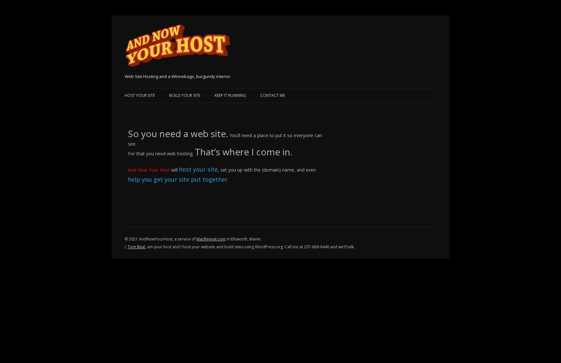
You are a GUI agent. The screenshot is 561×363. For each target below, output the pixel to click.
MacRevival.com (211, 239)
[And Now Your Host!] (178, 47)
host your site (198, 169)
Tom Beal (136, 247)
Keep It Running (230, 95)
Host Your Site (140, 95)
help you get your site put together (178, 179)
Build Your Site (184, 95)
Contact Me (272, 95)
